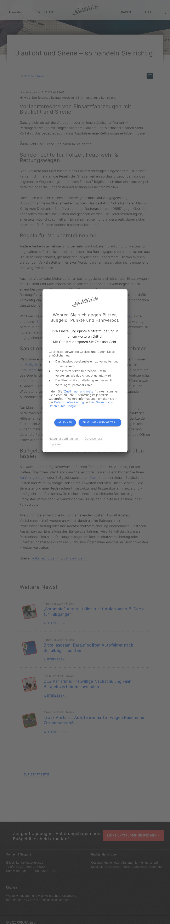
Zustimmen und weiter (79, 391)
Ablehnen (65, 422)
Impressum (56, 444)
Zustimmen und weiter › (100, 422)
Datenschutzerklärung (69, 402)
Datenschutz (93, 438)
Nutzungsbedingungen (64, 438)
